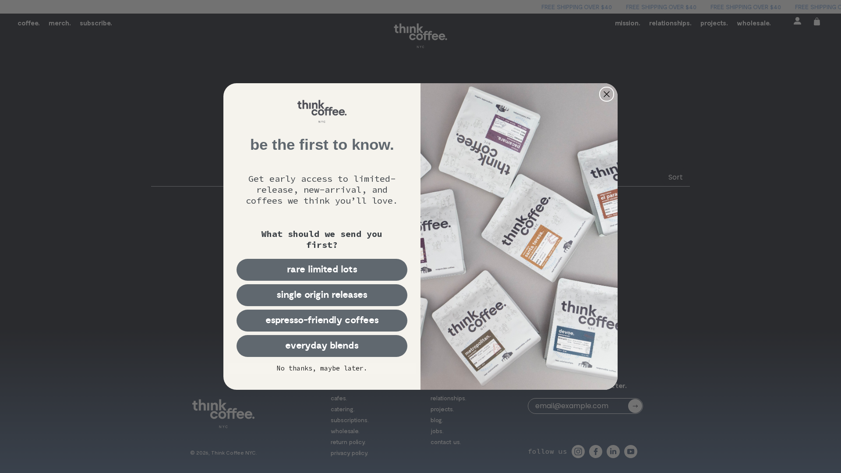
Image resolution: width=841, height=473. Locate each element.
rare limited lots (322, 269)
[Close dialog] (606, 94)
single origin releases (321, 295)
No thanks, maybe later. (322, 368)
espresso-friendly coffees (322, 320)
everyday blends (322, 346)
